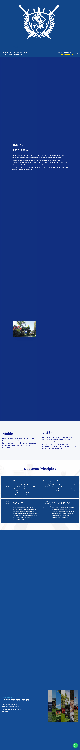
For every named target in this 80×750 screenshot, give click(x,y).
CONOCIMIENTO (61, 503)
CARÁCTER (19, 503)
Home (60, 52)
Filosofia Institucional (67, 54)
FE (14, 481)
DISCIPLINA (58, 481)
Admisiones (67, 52)
